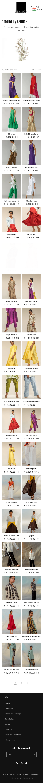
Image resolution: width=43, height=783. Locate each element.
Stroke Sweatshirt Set (31, 670)
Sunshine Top (11, 368)
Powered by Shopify (23, 774)
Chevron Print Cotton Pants (31, 402)
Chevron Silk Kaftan (11, 301)
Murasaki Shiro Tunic (31, 167)
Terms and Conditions (13, 735)
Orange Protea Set (11, 502)
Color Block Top (11, 234)
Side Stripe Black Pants (11, 569)
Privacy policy (16, 778)
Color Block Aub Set (31, 435)
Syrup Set (31, 536)
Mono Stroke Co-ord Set (31, 603)
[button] (4, 7)
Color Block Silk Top (31, 301)
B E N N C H (13, 774)
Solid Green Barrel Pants (11, 402)
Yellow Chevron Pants (31, 368)
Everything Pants (31, 469)
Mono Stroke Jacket (12, 603)
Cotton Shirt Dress (31, 201)
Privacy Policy (10, 740)
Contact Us (9, 729)
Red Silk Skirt (31, 234)
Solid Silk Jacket (12, 270)
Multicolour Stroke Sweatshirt (31, 636)
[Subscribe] (33, 754)
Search (7, 703)
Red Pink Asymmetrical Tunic (31, 100)
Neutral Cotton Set (11, 167)
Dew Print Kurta (31, 335)
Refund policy (35, 774)
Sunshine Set (11, 469)
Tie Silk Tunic (31, 270)
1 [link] (15, 683)
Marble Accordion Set (31, 569)
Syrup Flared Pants (31, 502)
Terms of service (28, 778)
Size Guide (9, 708)
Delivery (8, 724)
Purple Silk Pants (11, 335)
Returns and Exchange (13, 714)
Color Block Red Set (11, 435)
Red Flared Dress (12, 636)
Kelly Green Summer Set (11, 201)
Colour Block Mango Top (11, 536)
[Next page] (27, 683)
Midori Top (11, 134)
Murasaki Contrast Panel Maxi (11, 100)
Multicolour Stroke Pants (11, 670)
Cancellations (10, 719)
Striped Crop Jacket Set (31, 134)
